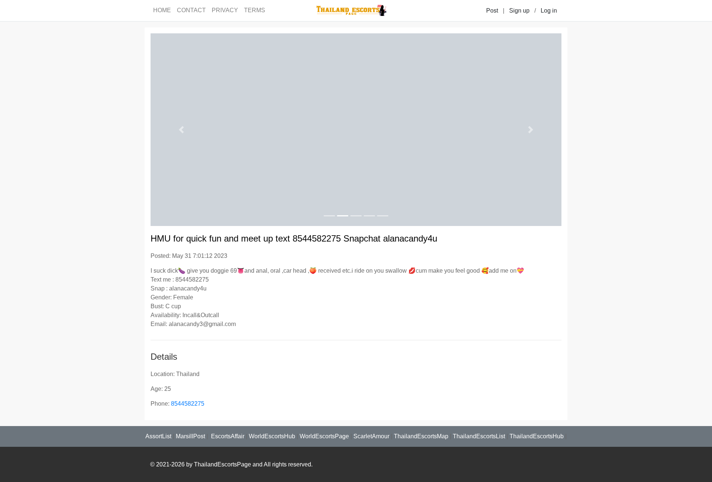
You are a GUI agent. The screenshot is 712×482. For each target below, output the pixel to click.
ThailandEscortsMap (421, 436)
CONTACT (191, 10)
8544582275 (187, 403)
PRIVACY (225, 10)
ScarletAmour (371, 436)
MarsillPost (190, 436)
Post (492, 10)
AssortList (158, 436)
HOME (162, 10)
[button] (181, 129)
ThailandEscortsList (479, 436)
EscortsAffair (227, 436)
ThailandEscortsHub (537, 436)
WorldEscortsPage (324, 436)
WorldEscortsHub (272, 436)
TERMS (254, 10)
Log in (549, 10)
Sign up (519, 10)
